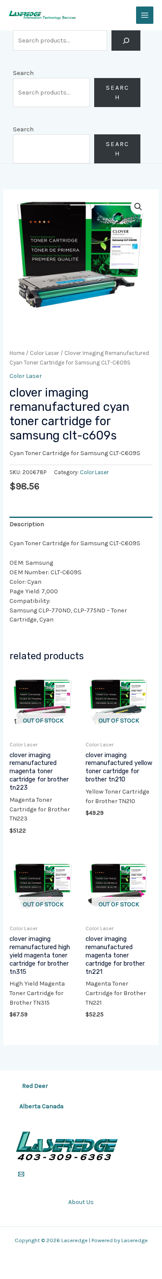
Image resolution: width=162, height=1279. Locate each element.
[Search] (125, 40)
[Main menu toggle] (144, 15)
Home (17, 353)
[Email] (21, 1174)
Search (23, 73)
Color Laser (44, 353)
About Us (81, 1202)
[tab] (81, 524)
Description (27, 524)
